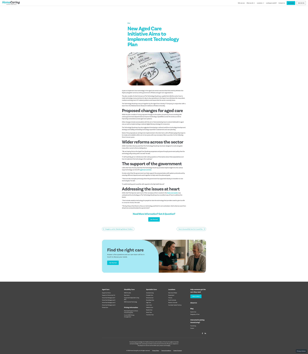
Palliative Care (149, 307)
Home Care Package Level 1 (108, 297)
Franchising (193, 325)
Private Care (105, 307)
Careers (192, 328)
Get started (291, 3)
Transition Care (150, 314)
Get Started (154, 219)
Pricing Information (131, 307)
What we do (250, 3)
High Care (148, 302)
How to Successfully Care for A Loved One (190, 229)
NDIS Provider (127, 292)
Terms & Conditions (166, 350)
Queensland (171, 295)
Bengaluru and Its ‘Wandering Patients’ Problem (119, 229)
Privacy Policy (155, 350)
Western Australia (172, 302)
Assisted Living (150, 292)
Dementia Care (149, 297)
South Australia (172, 300)
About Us (193, 303)
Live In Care (149, 305)
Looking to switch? (271, 3)
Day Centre (127, 295)
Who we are (241, 3)
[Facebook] (202, 333)
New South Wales (172, 292)
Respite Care (149, 310)
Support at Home (106, 292)
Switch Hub (193, 312)
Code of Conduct (177, 350)
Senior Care (149, 312)
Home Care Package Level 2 (108, 300)
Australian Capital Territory (175, 305)
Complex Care (149, 295)
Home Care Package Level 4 (108, 305)
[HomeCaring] (11, 3)
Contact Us (281, 3)
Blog (129, 23)
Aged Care (105, 289)
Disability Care (129, 289)
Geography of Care (194, 314)
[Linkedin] (205, 333)
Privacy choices (301, 351)
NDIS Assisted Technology (130, 302)
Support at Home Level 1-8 (108, 295)
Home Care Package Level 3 (108, 302)
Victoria (170, 297)
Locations (260, 3)
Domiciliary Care (150, 300)
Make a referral (195, 296)
